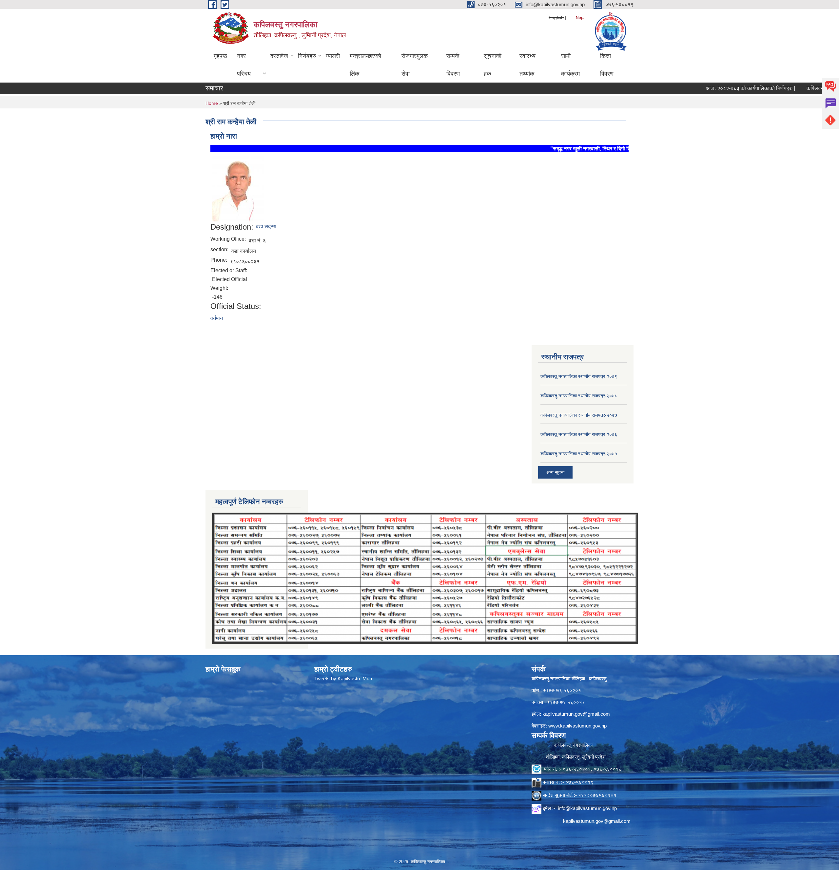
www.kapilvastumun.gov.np (577, 725)
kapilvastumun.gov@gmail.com (576, 714)
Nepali (582, 17)
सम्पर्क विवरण (453, 65)
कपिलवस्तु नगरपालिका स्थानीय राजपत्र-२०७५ (578, 453)
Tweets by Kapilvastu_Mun (343, 678)
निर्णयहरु (307, 56)
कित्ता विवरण (607, 65)
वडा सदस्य (266, 226)
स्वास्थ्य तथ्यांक (527, 65)
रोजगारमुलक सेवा (414, 65)
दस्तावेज (279, 56)
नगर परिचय (244, 65)
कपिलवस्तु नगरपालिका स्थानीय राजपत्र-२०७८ (578, 395)
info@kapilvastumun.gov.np (587, 808)
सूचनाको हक (492, 65)
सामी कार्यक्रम (570, 65)
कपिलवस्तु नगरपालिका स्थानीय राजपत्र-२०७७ (578, 415)
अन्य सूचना (555, 472)
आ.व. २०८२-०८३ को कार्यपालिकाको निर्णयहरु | (711, 88)
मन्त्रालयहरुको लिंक (365, 65)
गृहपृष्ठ (220, 56)
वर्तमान (216, 318)
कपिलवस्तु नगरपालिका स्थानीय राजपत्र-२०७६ (578, 434)
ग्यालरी (333, 56)
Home (211, 103)
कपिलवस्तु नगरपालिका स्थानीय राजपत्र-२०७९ (578, 376)
